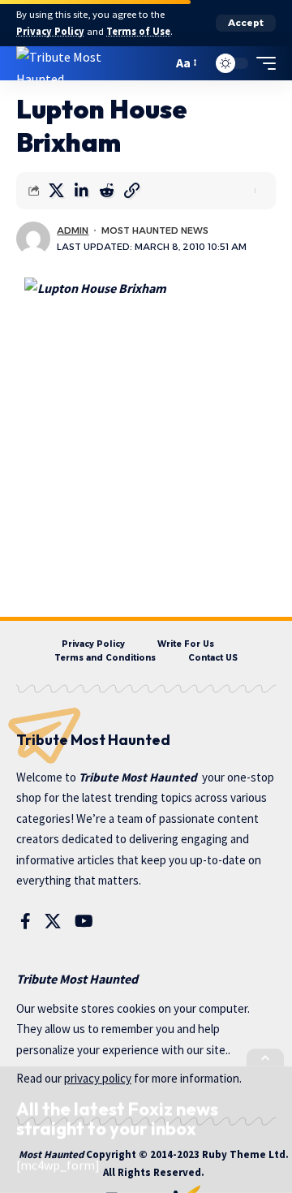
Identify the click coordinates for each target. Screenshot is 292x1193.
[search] (156, 63)
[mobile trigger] (262, 63)
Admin (72, 230)
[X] (53, 921)
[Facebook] (25, 921)
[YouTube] (84, 921)
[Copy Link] (131, 191)
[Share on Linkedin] (81, 191)
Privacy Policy (50, 31)
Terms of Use (138, 31)
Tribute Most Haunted (138, 777)
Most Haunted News (154, 230)
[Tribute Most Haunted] (80, 63)
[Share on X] (56, 191)
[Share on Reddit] (106, 191)
